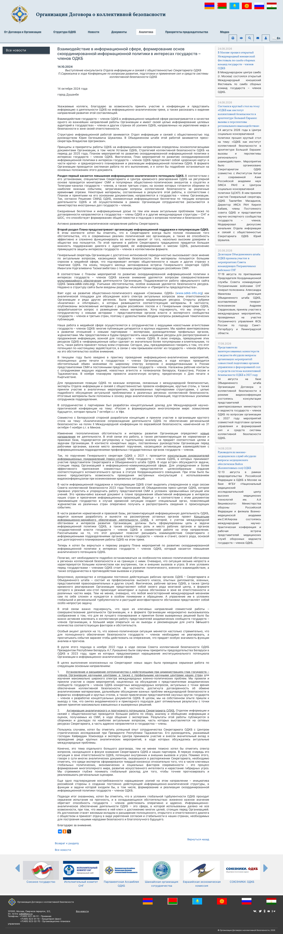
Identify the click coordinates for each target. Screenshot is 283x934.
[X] (69, 831)
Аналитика (146, 31)
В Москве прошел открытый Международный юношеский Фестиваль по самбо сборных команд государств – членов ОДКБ (236, 60)
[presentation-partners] (17, 868)
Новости (93, 31)
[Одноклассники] (64, 831)
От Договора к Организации (22, 31)
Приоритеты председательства (186, 31)
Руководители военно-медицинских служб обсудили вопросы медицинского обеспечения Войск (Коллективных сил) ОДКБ (237, 460)
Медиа (224, 31)
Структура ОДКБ (64, 31)
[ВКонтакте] (60, 831)
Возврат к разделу (67, 843)
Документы (119, 31)
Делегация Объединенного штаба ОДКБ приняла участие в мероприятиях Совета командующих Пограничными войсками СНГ (239, 262)
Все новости (16, 50)
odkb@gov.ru (25, 914)
